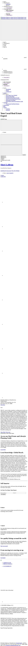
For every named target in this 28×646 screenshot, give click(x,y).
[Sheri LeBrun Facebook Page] (15, 200)
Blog (4, 105)
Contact (5, 106)
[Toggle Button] (14, 28)
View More (3, 430)
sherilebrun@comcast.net (6, 169)
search (2, 157)
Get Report (3, 493)
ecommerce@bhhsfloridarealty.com (12, 644)
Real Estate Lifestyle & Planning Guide (14, 100)
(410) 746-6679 (10, 171)
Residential (8, 88)
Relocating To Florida (10, 99)
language (8, 108)
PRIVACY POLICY (7, 562)
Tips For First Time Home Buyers (13, 97)
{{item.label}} (9, 7)
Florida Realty (19, 641)
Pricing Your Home (10, 95)
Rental (7, 89)
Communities (6, 103)
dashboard (8, 4)
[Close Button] (11, 138)
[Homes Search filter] (11, 149)
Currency (8, 107)
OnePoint (5, 101)
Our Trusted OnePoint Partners (12, 102)
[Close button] (11, 124)
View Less (8, 430)
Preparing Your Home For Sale (12, 96)
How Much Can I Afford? (11, 94)
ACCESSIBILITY (7, 565)
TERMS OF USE (7, 561)
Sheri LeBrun (7, 163)
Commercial (8, 90)
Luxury (4, 91)
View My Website (15, 169)
